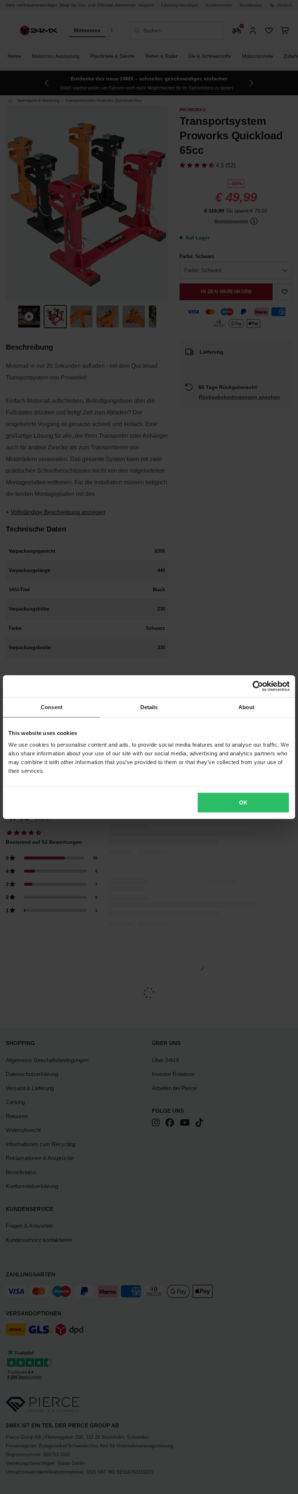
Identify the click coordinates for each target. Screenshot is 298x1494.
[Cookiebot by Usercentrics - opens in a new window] (258, 686)
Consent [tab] (52, 707)
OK (243, 802)
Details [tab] (149, 707)
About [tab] (246, 707)
